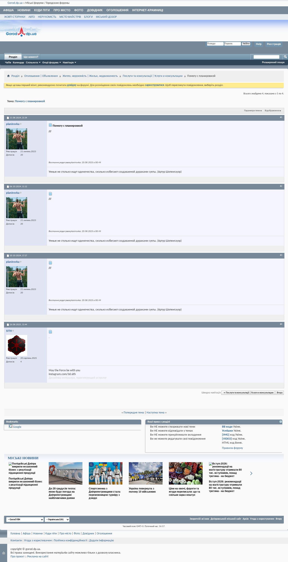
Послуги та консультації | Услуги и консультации (153, 76)
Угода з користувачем (262, 519)
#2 (281, 186)
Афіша (8, 10)
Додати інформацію (101, 540)
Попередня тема (134, 412)
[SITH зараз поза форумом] (16, 345)
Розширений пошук (273, 62)
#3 (281, 255)
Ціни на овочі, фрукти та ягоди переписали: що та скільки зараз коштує (184, 491)
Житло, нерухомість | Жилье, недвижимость (90, 76)
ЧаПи (8, 62)
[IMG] (225, 434)
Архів (246, 519)
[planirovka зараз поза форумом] (16, 138)
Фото (78, 10)
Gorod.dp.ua (15, 3)
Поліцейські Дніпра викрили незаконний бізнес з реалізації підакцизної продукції (25, 483)
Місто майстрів (70, 16)
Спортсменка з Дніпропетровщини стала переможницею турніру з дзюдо (104, 493)
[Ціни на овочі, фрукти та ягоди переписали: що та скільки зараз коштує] (186, 486)
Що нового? (31, 57)
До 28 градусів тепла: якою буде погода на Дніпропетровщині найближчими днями (62, 493)
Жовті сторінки (14, 16)
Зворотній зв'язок (199, 519)
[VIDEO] (227, 438)
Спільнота (32, 62)
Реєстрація (274, 44)
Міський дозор (106, 16)
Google (17, 427)
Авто (31, 16)
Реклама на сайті (37, 556)
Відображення (272, 111)
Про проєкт (17, 556)
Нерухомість (47, 16)
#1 (281, 117)
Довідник (95, 10)
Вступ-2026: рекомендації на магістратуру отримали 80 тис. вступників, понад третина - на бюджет (225, 486)
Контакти (16, 540)
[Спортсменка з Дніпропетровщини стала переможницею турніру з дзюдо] (105, 486)
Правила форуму (232, 448)
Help (258, 44)
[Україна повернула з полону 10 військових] (146, 486)
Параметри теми (252, 111)
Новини (23, 10)
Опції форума (50, 62)
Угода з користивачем (38, 540)
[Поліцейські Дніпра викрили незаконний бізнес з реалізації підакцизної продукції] (25, 472)
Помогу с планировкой (30, 101)
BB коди (227, 426)
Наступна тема (155, 412)
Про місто (62, 10)
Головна (15, 533)
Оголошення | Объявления (41, 76)
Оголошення (117, 10)
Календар (18, 62)
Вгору (280, 392)
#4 (281, 324)
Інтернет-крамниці (147, 10)
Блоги (88, 16)
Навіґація (68, 62)
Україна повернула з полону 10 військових (142, 490)
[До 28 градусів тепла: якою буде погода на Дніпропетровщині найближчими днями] (65, 486)
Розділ (13, 57)
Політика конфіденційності (70, 540)
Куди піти (42, 10)
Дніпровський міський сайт (226, 519)
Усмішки (227, 430)
